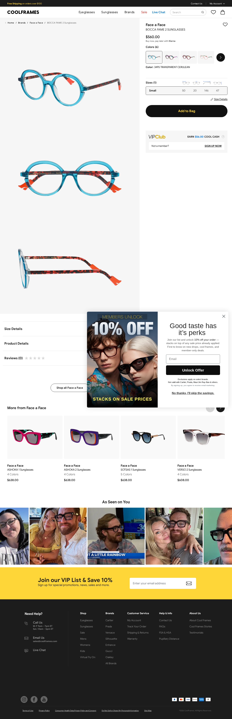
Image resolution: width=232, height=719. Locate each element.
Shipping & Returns (138, 632)
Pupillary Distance (169, 638)
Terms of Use (27, 710)
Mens (83, 638)
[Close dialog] (224, 316)
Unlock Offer (193, 370)
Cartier (109, 620)
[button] (58, 536)
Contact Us (196, 3)
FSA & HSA (165, 632)
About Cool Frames (200, 620)
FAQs (162, 626)
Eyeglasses (87, 12)
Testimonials (196, 632)
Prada (108, 626)
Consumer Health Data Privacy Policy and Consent (75, 710)
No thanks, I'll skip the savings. (193, 393)
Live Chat (158, 12)
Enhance (110, 645)
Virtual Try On (87, 657)
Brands (130, 12)
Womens (85, 645)
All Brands (111, 663)
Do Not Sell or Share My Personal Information (120, 710)
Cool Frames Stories (200, 626)
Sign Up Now (213, 146)
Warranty (132, 638)
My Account (216, 3)
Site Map (148, 710)
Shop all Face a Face (70, 387)
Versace (110, 632)
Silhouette (111, 638)
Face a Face (36, 22)
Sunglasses (109, 12)
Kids (82, 651)
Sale (144, 12)
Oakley (109, 657)
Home (11, 22)
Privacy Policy (44, 710)
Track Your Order (136, 626)
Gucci (108, 651)
